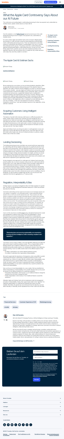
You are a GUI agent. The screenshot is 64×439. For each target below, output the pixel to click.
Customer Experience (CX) (28, 302)
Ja (35, 361)
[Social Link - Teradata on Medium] (12, 424)
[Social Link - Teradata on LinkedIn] (4, 424)
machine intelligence (9, 70)
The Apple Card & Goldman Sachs (52, 36)
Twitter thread (20, 34)
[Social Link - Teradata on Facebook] (23, 424)
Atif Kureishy (11, 27)
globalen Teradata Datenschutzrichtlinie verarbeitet (44, 375)
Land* (35, 354)
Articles (15, 307)
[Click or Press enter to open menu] (60, 2)
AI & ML (6, 307)
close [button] (61, 6)
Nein (41, 361)
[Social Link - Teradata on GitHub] (8, 424)
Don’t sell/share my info (24, 434)
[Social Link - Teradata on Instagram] (27, 424)
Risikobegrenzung (45, 302)
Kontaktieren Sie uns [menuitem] (50, 2)
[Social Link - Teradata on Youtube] (19, 424)
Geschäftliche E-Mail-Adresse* (41, 351)
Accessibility (6, 435)
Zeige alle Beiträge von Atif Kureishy (23, 341)
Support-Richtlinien (54, 435)
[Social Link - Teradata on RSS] (30, 424)
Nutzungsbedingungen (53, 434)
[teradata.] (5, 2)
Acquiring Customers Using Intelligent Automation (53, 41)
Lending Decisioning (53, 45)
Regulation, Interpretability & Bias (53, 50)
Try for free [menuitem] (38, 2)
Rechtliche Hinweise (40, 434)
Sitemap (5, 434)
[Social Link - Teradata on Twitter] (15, 424)
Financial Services (10, 302)
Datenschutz (12, 434)
